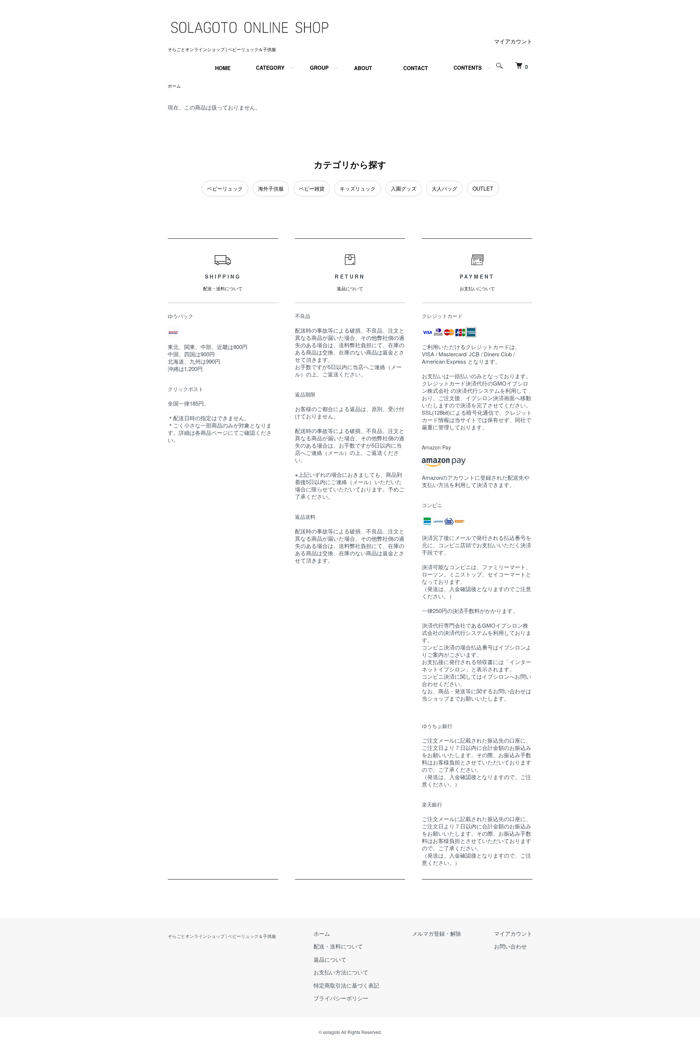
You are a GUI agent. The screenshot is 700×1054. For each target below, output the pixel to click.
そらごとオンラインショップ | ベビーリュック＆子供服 (222, 936)
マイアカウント (513, 41)
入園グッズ (403, 188)
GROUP (319, 67)
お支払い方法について (341, 972)
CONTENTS (468, 67)
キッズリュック (358, 188)
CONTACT (415, 68)
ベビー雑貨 (311, 188)
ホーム (174, 86)
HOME (222, 68)
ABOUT (363, 68)
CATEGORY (270, 67)
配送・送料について (338, 946)
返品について (330, 959)
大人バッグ (444, 188)
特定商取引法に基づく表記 (346, 985)
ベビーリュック (225, 188)
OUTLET (482, 188)
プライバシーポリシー (341, 998)
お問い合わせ (510, 946)
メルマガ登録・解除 (436, 933)
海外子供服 (271, 188)
